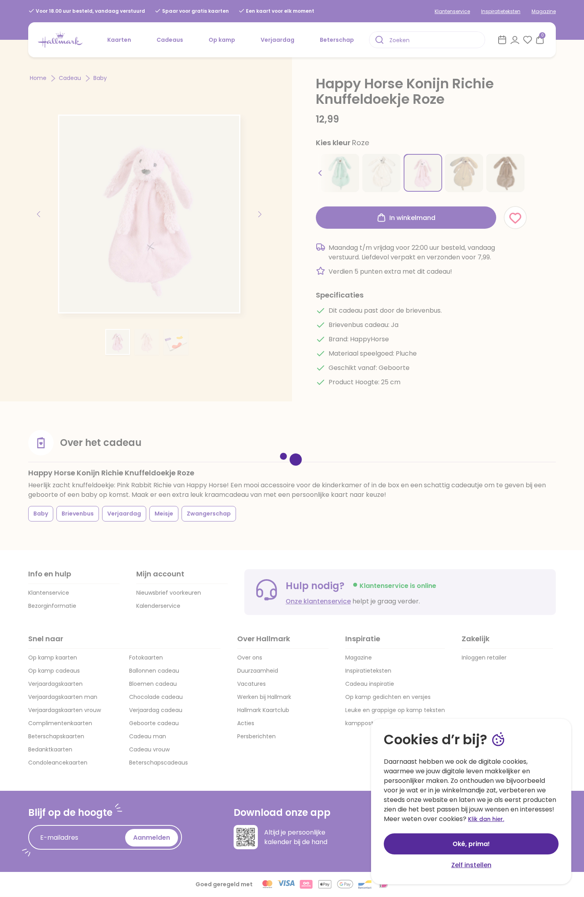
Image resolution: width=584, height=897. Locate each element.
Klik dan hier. (486, 819)
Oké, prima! (471, 843)
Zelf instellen (471, 865)
